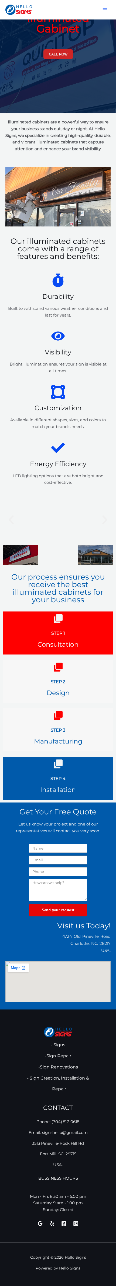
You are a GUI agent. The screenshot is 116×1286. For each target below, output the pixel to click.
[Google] (40, 1223)
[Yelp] (52, 1223)
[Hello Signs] (18, 10)
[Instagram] (76, 1223)
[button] (11, 519)
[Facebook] (64, 1223)
